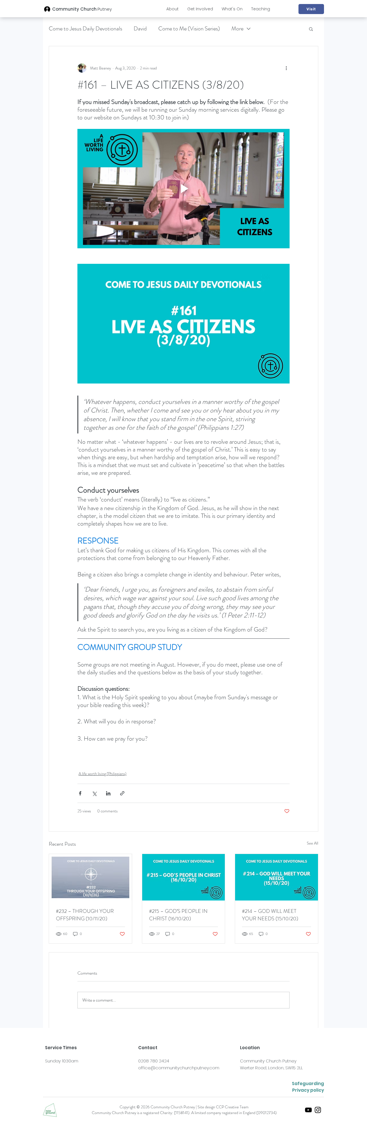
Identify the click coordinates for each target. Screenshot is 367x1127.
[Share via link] (122, 793)
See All (312, 843)
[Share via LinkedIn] (108, 793)
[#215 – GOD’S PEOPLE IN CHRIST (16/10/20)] (183, 877)
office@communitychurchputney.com (178, 1068)
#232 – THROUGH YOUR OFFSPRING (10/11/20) (85, 914)
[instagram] (318, 1110)
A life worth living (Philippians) (102, 773)
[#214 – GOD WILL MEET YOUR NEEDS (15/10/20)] (276, 877)
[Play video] (183, 188)
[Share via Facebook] (80, 793)
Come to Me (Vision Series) (189, 28)
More (237, 28)
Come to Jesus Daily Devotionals (85, 28)
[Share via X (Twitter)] (94, 793)
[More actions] (286, 68)
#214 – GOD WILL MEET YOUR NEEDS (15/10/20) (270, 914)
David (140, 28)
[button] (172, 9)
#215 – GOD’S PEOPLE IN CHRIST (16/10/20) (178, 914)
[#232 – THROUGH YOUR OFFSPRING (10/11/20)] (90, 877)
